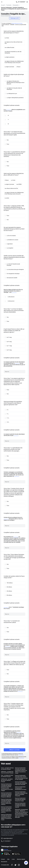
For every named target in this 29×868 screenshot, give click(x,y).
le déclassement (11, 301)
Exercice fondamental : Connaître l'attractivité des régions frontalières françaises (21, 793)
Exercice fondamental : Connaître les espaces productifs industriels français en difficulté (6, 795)
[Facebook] (12, 864)
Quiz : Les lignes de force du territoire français (7, 776)
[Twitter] (15, 864)
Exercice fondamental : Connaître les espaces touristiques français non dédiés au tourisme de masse (21, 770)
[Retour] (2, 1)
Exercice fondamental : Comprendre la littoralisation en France (20, 788)
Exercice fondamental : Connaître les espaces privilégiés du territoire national (20, 805)
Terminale (8, 5)
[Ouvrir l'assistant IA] (26, 863)
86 (8, 123)
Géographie (15, 5)
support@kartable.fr (8, 838)
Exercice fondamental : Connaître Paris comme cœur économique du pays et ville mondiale (21, 777)
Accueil (3, 5)
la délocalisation (11, 296)
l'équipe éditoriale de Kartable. (17, 23)
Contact (3, 859)
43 (8, 115)
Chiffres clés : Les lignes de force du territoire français (7, 780)
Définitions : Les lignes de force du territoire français (7, 772)
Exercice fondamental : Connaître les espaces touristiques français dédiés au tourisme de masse (6, 817)
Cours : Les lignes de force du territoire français (7, 768)
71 (8, 119)
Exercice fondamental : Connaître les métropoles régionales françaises (21, 783)
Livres (13, 859)
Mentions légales (21, 859)
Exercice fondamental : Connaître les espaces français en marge (20, 799)
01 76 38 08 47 (21, 1)
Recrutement (4, 861)
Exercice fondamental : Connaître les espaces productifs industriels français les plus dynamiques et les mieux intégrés (7, 787)
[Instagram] (18, 864)
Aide (8, 859)
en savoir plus (20, 754)
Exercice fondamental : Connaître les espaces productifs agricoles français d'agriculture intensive (6, 802)
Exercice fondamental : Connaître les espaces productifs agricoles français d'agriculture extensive (6, 809)
